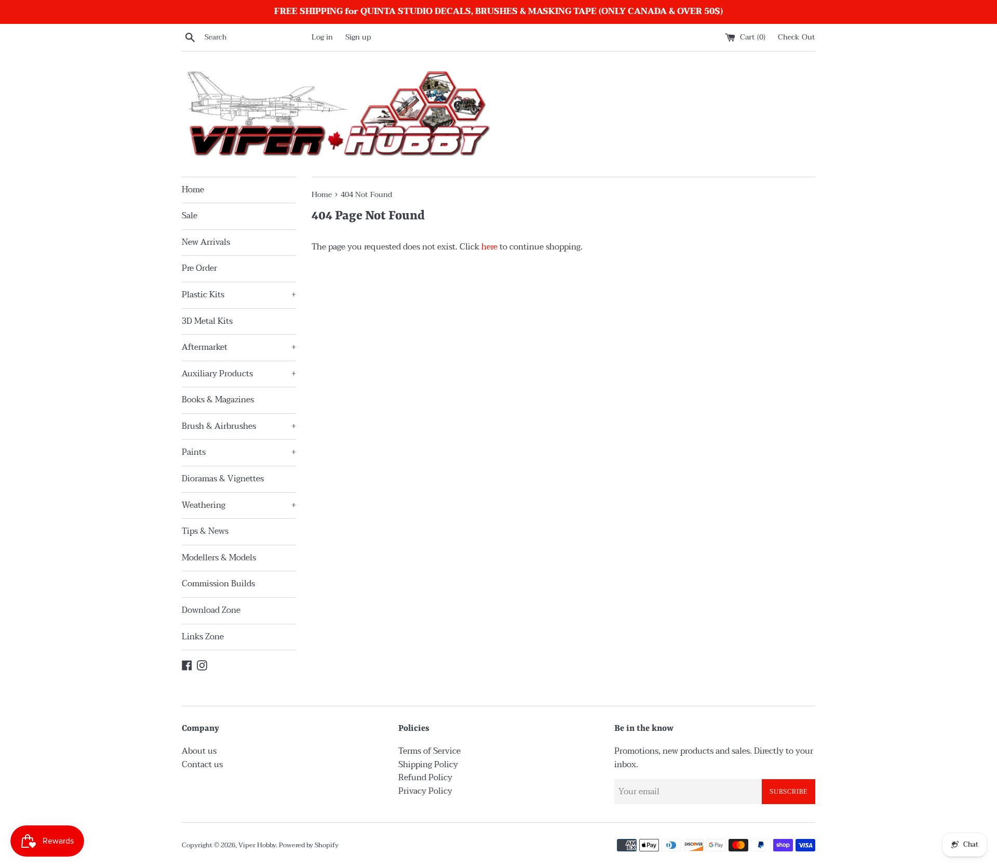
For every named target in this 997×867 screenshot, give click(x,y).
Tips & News (205, 531)
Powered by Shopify (309, 845)
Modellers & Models (219, 557)
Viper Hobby (257, 845)
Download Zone (211, 610)
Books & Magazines (218, 399)
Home (193, 189)
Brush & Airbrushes (239, 426)
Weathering (239, 505)
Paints (239, 452)
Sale (189, 215)
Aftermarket (239, 347)
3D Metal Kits (207, 321)
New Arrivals (206, 242)
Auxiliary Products (239, 373)
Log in (322, 37)
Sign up (358, 37)
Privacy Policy (425, 791)
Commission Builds (218, 583)
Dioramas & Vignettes (223, 478)
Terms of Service (429, 751)
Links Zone (203, 636)
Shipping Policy (428, 764)
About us (199, 751)
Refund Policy (425, 777)
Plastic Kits (239, 294)
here (489, 247)
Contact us (202, 764)
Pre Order (199, 268)
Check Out (796, 37)
